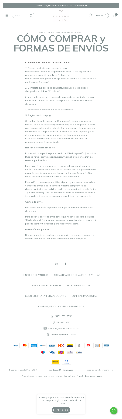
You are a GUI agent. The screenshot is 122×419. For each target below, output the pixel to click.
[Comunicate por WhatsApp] (113, 410)
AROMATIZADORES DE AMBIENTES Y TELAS (77, 275)
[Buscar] (31, 16)
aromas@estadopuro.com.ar (63, 328)
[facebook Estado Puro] (65, 264)
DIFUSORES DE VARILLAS (35, 275)
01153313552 (64, 322)
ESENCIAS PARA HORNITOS (46, 285)
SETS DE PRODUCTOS (78, 285)
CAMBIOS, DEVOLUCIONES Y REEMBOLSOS (61, 306)
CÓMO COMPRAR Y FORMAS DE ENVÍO (45, 295)
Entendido (61, 410)
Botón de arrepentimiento (90, 376)
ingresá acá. (70, 376)
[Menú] (7, 15)
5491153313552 (63, 316)
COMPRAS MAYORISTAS (84, 295)
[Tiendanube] (61, 370)
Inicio (40, 32)
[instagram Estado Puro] (56, 264)
